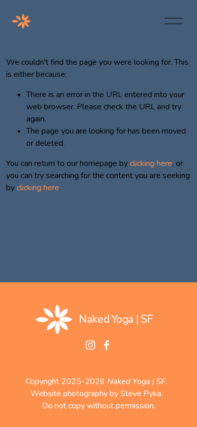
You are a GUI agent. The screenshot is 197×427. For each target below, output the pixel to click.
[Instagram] (90, 345)
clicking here (151, 163)
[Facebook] (107, 345)
